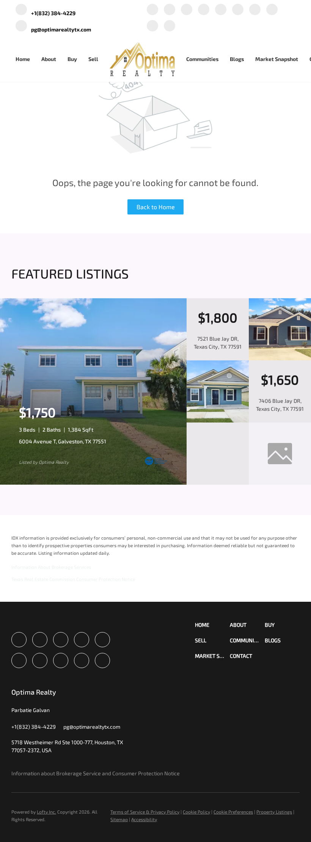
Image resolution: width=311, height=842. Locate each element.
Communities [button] (202, 59)
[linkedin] (169, 10)
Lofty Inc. (46, 811)
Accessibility (144, 819)
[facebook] (152, 10)
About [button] (48, 59)
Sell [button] (93, 59)
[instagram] (237, 10)
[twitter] (186, 10)
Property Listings (274, 811)
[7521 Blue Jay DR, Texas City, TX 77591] (280, 358)
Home (23, 59)
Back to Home (156, 206)
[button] (212, 625)
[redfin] (169, 26)
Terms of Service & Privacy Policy (144, 811)
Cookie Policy (196, 811)
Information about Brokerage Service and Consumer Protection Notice (95, 773)
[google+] (152, 26)
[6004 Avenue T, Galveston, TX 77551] (93, 482)
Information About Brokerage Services (51, 567)
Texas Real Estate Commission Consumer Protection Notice (73, 579)
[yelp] (220, 10)
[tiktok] (272, 10)
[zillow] (203, 10)
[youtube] (255, 10)
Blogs (237, 59)
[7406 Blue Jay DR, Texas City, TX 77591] (218, 420)
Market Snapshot (276, 59)
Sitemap (119, 819)
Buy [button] (72, 59)
